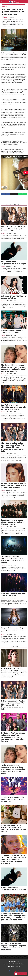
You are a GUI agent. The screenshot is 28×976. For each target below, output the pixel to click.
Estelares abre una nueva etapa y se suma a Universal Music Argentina (13, 522)
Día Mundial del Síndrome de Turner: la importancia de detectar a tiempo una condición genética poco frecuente (13, 859)
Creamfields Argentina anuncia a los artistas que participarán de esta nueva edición (12, 559)
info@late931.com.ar (14, 966)
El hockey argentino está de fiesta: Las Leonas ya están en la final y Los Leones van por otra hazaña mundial (14, 917)
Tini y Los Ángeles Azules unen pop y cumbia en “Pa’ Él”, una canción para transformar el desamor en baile (12, 447)
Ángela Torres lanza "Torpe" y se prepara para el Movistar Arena (14, 630)
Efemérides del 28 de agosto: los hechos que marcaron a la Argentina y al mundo (13, 828)
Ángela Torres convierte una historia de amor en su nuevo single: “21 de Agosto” (13, 486)
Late (5, 17)
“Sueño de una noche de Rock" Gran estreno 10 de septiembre (12, 799)
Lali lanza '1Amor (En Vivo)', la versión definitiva (13, 297)
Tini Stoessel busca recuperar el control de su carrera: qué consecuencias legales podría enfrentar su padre (14, 368)
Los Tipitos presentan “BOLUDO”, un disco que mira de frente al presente (13, 407)
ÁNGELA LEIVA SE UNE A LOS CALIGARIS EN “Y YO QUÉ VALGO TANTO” (13, 229)
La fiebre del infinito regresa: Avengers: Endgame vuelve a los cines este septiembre (13, 947)
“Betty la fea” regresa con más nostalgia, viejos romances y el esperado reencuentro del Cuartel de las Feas (13, 737)
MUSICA (4, 6)
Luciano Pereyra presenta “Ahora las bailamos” (12, 331)
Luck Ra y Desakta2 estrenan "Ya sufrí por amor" (13, 594)
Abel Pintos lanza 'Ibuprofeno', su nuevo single (13, 263)
